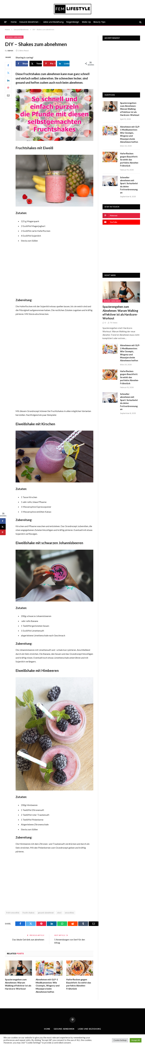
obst (59, 913)
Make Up (86, 22)
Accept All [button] (135, 1040)
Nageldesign (72, 22)
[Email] (8, 95)
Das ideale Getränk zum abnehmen (28, 939)
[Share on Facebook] (3, 521)
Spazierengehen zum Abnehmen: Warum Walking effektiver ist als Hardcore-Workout (18, 984)
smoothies (69, 913)
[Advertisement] (60, 270)
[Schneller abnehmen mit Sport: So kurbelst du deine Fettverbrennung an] (110, 181)
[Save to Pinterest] (3, 532)
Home (14, 22)
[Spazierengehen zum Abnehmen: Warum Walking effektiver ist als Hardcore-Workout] (18, 968)
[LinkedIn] (8, 80)
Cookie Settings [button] (120, 1040)
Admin (10, 50)
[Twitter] (8, 73)
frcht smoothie (12, 913)
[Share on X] (3, 527)
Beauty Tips (99, 22)
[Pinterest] (8, 88)
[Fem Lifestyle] (72, 9)
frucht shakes (28, 913)
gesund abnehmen (46, 913)
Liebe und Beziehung (53, 22)
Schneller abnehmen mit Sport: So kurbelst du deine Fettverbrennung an (129, 185)
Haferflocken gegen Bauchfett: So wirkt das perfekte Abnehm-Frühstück (78, 984)
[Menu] (5, 22)
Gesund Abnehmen (29, 22)
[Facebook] (8, 65)
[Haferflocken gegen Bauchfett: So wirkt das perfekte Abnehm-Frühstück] (79, 968)
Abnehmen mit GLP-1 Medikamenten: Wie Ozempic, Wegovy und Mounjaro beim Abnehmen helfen (47, 985)
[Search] (140, 22)
